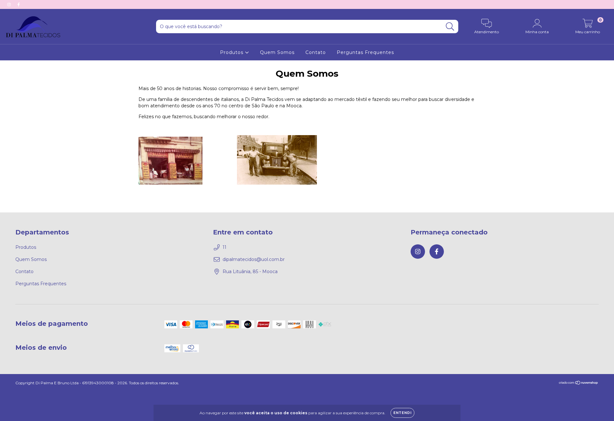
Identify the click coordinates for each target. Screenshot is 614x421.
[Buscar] (450, 26)
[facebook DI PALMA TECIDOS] (18, 4)
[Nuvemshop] (579, 383)
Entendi (402, 413)
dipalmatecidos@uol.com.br (254, 259)
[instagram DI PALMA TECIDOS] (9, 4)
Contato (315, 52)
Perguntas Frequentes (365, 52)
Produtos (232, 52)
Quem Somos (277, 52)
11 (224, 247)
